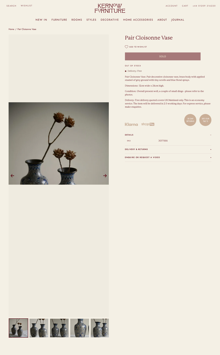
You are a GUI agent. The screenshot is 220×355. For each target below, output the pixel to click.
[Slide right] (105, 175)
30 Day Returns (190, 119)
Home (11, 29)
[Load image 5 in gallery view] (100, 328)
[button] (11, 5)
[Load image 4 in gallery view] (79, 328)
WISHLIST (26, 5)
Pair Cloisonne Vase (27, 29)
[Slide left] (12, 175)
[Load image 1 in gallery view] (18, 328)
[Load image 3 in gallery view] (59, 328)
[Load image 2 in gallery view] (38, 328)
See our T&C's (205, 119)
